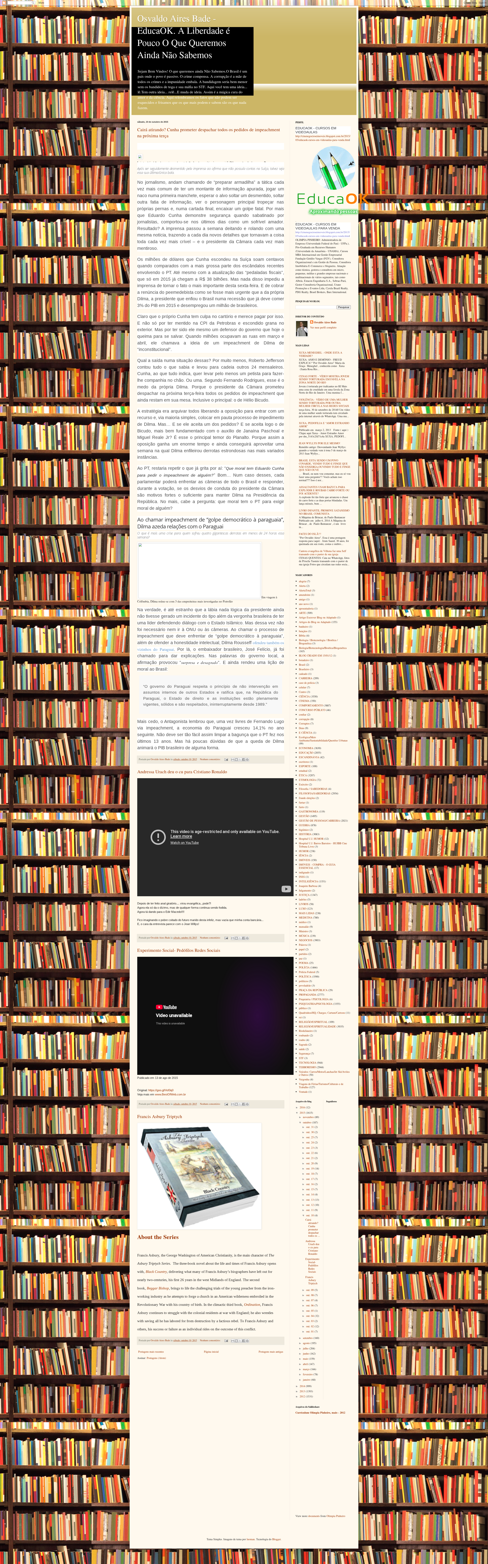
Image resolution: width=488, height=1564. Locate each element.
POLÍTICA (305, 976)
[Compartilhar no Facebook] (244, 759)
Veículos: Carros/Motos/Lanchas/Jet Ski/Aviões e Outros (324, 1073)
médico (303, 922)
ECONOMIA (306, 748)
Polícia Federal (307, 972)
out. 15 (310, 1189)
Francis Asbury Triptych (159, 1116)
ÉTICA (303, 775)
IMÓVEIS (304, 860)
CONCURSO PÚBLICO (312, 710)
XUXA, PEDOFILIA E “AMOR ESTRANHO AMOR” (324, 424)
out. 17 (310, 1179)
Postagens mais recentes (151, 1351)
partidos (303, 954)
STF (301, 1058)
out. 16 (310, 1184)
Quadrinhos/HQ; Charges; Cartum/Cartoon (322, 1012)
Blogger (276, 1539)
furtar (302, 802)
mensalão (304, 926)
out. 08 (310, 1295)
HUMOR (304, 851)
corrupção (304, 719)
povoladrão (305, 985)
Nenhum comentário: (210, 759)
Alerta (302, 586)
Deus (301, 728)
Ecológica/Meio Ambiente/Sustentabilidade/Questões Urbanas (323, 738)
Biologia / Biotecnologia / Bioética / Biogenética (318, 641)
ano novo (304, 604)
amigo (302, 599)
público (303, 1008)
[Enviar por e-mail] (233, 759)
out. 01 (310, 1331)
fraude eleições (307, 798)
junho (306, 1353)
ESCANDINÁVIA (309, 757)
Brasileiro (304, 669)
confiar (302, 714)
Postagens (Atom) (156, 1358)
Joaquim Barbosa (308, 886)
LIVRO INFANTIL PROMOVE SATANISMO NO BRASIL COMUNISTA (324, 512)
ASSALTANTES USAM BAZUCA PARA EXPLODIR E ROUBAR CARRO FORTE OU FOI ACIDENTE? (324, 490)
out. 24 (310, 1142)
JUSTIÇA (304, 895)
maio (306, 1358)
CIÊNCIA (304, 696)
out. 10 (310, 1215)
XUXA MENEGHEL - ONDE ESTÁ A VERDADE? (320, 354)
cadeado (303, 674)
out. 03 (310, 1321)
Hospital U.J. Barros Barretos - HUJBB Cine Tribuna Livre (323, 844)
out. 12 (310, 1205)
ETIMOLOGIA (307, 780)
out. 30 (310, 1132)
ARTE (302, 613)
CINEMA (304, 701)
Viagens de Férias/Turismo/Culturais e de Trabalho (321, 1085)
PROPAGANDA (307, 994)
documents (314, 1516)
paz (301, 958)
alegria (302, 581)
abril (306, 1364)
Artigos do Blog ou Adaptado (315, 622)
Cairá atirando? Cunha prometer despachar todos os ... (312, 1227)
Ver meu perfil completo (323, 327)
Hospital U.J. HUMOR (311, 838)
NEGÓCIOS (305, 940)
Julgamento (305, 890)
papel (302, 949)
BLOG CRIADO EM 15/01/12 (315, 655)
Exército (303, 784)
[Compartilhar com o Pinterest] (247, 759)
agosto (307, 1343)
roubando (304, 1035)
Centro (302, 692)
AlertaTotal (305, 590)
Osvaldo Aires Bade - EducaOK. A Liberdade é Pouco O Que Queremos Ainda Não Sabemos (183, 36)
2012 (303, 1396)
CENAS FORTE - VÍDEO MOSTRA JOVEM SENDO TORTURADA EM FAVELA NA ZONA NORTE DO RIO (324, 379)
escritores (304, 762)
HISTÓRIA (305, 834)
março (306, 1369)
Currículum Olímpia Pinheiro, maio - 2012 (320, 1413)
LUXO (302, 908)
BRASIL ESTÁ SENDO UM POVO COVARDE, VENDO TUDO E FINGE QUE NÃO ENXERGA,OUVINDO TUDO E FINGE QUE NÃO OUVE (324, 465)
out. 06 (310, 1305)
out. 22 (310, 1153)
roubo (302, 1040)
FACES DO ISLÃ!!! (310, 534)
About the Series (158, 1237)
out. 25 (310, 1137)
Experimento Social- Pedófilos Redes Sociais (178, 950)
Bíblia (302, 635)
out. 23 (310, 1147)
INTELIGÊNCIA (308, 881)
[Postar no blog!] (236, 759)
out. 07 (310, 1300)
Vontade (303, 1092)
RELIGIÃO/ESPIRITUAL (313, 1022)
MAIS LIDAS (306, 913)
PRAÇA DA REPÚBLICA (313, 990)
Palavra (303, 945)
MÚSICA (304, 936)
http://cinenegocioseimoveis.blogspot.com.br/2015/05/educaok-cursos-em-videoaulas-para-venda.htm (322, 138)
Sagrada (303, 1044)
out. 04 (310, 1316)
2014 (303, 1386)
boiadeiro (304, 660)
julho (306, 1348)
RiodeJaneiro (306, 1031)
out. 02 (310, 1326)
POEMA (303, 963)
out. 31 (310, 1127)
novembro (309, 1117)
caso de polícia (307, 683)
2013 (303, 1391)
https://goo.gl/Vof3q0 (160, 1090)
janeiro (307, 1379)
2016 (303, 1107)
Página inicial (211, 1351)
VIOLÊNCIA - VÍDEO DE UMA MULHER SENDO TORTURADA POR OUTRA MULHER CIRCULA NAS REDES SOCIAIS (324, 403)
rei (300, 1017)
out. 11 (310, 1210)
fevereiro (308, 1374)
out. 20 (310, 1163)
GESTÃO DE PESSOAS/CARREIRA (319, 820)
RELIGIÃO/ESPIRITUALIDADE (317, 1026)
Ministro (303, 931)
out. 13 (310, 1199)
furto (301, 807)
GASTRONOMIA (308, 811)
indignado (304, 872)
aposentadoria (306, 608)
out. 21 (310, 1158)
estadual (303, 770)
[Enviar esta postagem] (226, 759)
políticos (303, 981)
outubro (307, 1122)
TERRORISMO (307, 1067)
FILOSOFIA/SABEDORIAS (314, 793)
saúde (302, 1049)
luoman (251, 1539)
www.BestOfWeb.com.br (170, 1094)
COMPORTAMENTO (311, 705)
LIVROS (303, 904)
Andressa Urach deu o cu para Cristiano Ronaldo (182, 771)
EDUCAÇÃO (306, 752)
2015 (303, 1112)
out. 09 (310, 1290)
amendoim (304, 595)
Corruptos (304, 723)
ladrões (303, 899)
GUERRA (304, 825)
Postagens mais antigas (271, 1351)
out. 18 (310, 1173)
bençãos (303, 631)
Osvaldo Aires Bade (325, 322)
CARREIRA (305, 678)
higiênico (304, 830)
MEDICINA (305, 917)
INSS (302, 877)
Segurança (304, 1053)
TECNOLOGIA (307, 1062)
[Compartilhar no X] (240, 759)
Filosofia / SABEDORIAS (313, 789)
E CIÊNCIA (305, 732)
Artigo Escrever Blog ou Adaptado (317, 617)
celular (302, 687)
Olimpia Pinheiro (336, 1516)
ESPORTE (305, 766)
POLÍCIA (304, 967)
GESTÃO (304, 816)
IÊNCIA (303, 855)
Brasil (302, 664)
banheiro (303, 626)
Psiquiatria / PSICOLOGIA (314, 999)
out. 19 (310, 1168)
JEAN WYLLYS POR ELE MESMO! (319, 443)
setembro (308, 1338)
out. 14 (310, 1194)
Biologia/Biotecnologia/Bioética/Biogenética (323, 648)
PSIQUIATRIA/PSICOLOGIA (315, 1004)
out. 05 (310, 1310)
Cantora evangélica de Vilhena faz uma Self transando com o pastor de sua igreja (322, 552)
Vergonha (304, 1079)
